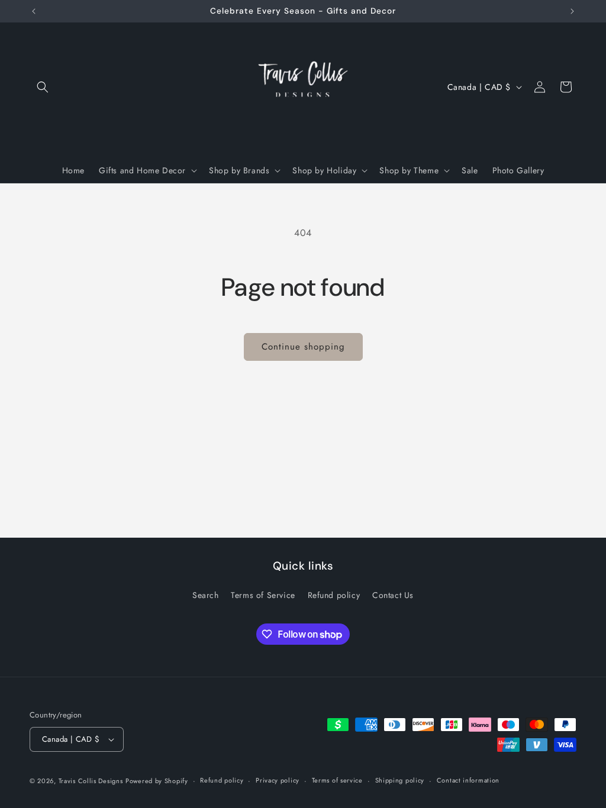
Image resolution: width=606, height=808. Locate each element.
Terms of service (337, 780)
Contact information (468, 780)
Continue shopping (303, 346)
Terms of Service (263, 595)
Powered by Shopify (156, 781)
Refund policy (334, 595)
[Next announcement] (572, 11)
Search (205, 595)
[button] (43, 87)
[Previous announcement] (34, 11)
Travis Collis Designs (91, 781)
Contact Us (393, 595)
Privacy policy (277, 780)
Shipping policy (400, 780)
